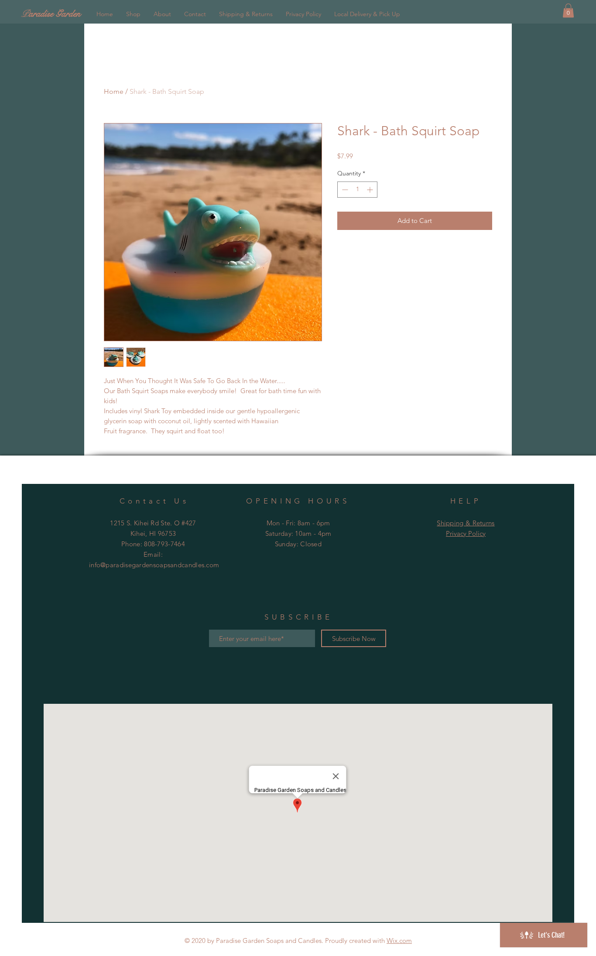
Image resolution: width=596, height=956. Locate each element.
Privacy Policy (466, 533)
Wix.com (399, 940)
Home (113, 91)
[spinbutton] (357, 189)
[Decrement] (344, 189)
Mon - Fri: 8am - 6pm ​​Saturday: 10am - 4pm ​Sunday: (298, 533)
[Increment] (370, 189)
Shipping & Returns (465, 523)
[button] (568, 10)
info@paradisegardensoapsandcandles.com (154, 565)
